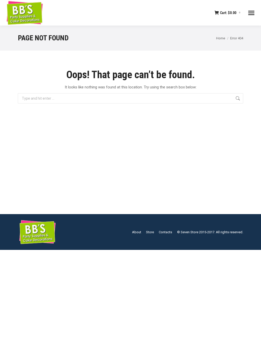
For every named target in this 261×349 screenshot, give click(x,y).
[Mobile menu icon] (251, 12)
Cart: (230, 13)
